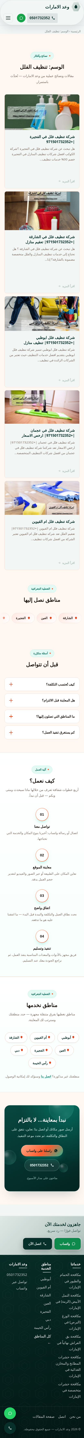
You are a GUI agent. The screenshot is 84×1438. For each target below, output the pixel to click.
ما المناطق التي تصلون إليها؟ (55, 716)
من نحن (75, 1416)
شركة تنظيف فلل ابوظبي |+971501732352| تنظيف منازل (49, 340)
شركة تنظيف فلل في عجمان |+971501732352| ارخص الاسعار (48, 433)
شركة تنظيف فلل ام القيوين (53, 521)
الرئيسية (76, 31)
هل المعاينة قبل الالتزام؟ (58, 700)
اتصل (62, 1416)
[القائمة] (8, 18)
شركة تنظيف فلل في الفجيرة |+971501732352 (52, 139)
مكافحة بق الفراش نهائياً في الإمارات (69, 1342)
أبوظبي (67, 1037)
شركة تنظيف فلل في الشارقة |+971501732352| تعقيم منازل (50, 239)
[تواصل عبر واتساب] (21, 18)
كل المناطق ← (42, 1339)
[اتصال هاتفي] (10, 1428)
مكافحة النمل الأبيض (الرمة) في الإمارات (68, 1301)
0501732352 (17, 1274)
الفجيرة (39, 1050)
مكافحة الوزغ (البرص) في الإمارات (71, 1322)
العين (62, 1050)
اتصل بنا (46, 1076)
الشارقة (14, 1037)
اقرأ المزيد (68, 181)
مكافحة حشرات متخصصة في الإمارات (69, 1390)
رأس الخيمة (41, 1063)
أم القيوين (41, 1037)
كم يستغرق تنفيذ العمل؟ (58, 732)
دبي (17, 1050)
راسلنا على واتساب (39, 1150)
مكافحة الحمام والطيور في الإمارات (70, 1280)
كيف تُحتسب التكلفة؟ (60, 684)
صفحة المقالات (43, 1416)
